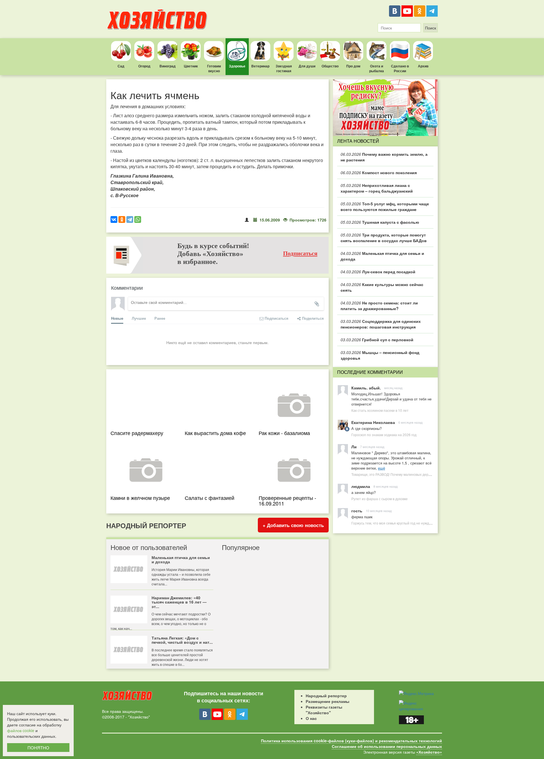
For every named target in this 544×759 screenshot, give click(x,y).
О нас (311, 718)
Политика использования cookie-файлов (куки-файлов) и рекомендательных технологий (351, 740)
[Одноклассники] (419, 11)
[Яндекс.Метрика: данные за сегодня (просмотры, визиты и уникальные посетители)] (416, 693)
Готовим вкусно (214, 68)
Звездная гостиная (284, 68)
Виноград (168, 66)
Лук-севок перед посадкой (378, 271)
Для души (307, 66)
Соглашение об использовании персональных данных (387, 746)
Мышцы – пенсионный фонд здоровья (380, 355)
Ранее (159, 318)
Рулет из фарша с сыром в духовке (379, 498)
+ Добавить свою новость (293, 525)
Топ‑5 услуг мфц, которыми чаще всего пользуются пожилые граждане (385, 206)
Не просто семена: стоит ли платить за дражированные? (379, 305)
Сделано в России (400, 68)
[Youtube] (407, 11)
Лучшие (139, 318)
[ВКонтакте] (394, 11)
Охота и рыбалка (376, 68)
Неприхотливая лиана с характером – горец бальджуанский (377, 188)
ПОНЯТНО (38, 748)
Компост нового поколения (379, 172)
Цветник (191, 66)
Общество (330, 66)
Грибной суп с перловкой (377, 339)
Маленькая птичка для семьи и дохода (382, 256)
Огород (144, 66)
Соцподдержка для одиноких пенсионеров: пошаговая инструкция (381, 324)
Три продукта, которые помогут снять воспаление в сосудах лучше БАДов (384, 237)
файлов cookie (20, 730)
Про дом (353, 66)
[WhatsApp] (137, 219)
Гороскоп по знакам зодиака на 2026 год (383, 434)
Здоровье (237, 66)
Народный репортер (326, 695)
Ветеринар (260, 66)
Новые (117, 318)
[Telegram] (432, 11)
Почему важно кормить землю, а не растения (384, 157)
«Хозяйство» (429, 752)
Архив (423, 66)
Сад (121, 66)
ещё (381, 468)
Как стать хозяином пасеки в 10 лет (380, 410)
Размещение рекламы (327, 701)
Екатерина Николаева (373, 422)
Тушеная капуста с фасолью (380, 222)
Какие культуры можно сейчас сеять (382, 287)
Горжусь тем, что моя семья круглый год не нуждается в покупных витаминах (413, 523)
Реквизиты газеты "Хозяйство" (324, 709)
